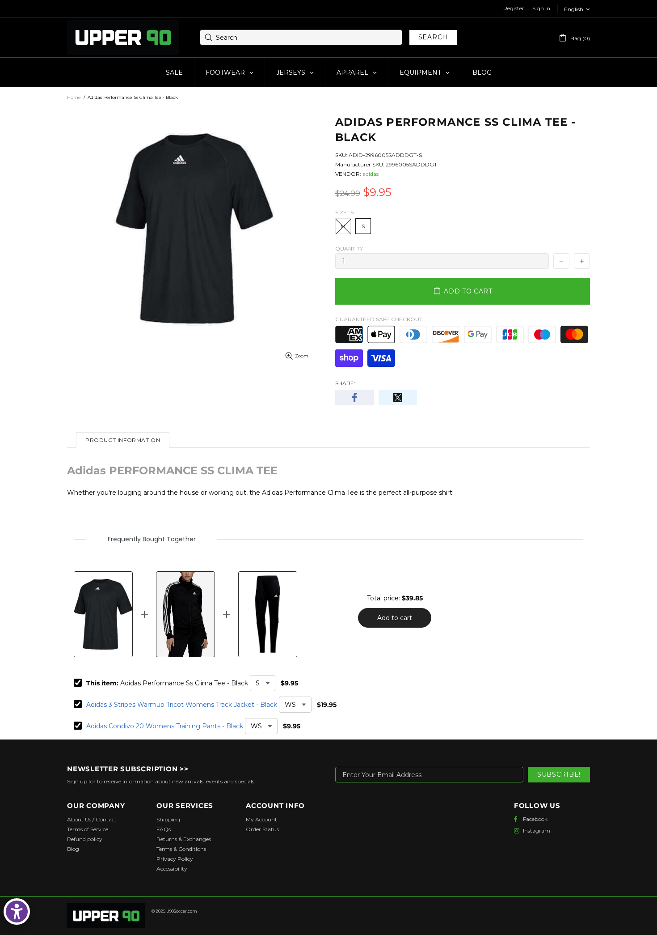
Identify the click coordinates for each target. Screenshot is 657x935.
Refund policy (84, 839)
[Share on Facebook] (354, 397)
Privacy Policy (174, 858)
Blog (73, 849)
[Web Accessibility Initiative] (17, 911)
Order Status (262, 829)
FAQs (163, 829)
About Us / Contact (92, 819)
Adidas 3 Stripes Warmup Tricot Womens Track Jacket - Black (181, 705)
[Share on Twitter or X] (398, 397)
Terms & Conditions (181, 849)
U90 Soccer (123, 37)
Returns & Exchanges (183, 839)
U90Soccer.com (181, 911)
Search (433, 37)
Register (513, 8)
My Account (261, 819)
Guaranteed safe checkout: (379, 319)
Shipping (168, 819)
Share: (345, 383)
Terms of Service (87, 829)
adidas (370, 173)
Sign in (541, 8)
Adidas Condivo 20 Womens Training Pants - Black (164, 726)
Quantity (349, 248)
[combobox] (301, 37)
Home (74, 97)
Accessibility (171, 868)
